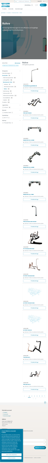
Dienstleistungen (19, 8)
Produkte (4, 8)
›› (35, 398)
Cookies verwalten (37, 457)
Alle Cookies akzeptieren (11, 454)
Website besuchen (40, 447)
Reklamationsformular (28, 457)
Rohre (21, 12)
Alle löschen (17, 63)
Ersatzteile (10, 8)
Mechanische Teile (15, 12)
